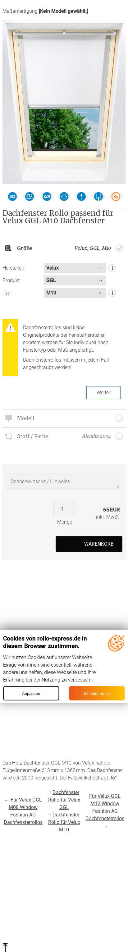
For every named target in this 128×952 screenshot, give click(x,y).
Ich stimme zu (97, 693)
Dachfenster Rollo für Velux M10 (64, 822)
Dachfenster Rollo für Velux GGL (64, 799)
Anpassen (31, 693)
